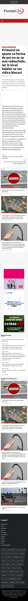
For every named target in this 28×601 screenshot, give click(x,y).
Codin (4, 75)
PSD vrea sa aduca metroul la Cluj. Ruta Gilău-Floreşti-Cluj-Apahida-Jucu (15, 161)
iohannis (3, 575)
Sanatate (3, 541)
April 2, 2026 (9, 510)
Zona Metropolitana (11, 212)
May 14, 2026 (9, 193)
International (4, 534)
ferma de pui (20, 564)
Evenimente (10, 47)
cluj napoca (8, 557)
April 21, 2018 (9, 75)
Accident (4, 549)
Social (14, 47)
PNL (6, 578)
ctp (8, 560)
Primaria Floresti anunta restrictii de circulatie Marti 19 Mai (13, 340)
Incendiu (17, 571)
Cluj (3, 557)
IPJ (8, 575)
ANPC (3, 553)
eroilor (13, 564)
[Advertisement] (14, 33)
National (3, 536)
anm (24, 549)
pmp (2, 578)
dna (22, 560)
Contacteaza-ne (14, 3)
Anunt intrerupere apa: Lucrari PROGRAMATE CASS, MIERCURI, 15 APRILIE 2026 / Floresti (13, 365)
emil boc (8, 564)
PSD (20, 578)
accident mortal (11, 549)
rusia (17, 582)
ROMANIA (12, 582)
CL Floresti (21, 553)
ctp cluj (13, 560)
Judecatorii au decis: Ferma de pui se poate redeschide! (12, 156)
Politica (2, 538)
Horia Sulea (4, 571)
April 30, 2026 (9, 220)
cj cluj (15, 553)
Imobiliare (11, 571)
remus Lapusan (5, 582)
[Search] (26, 20)
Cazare (2, 526)
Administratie (4, 186)
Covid (22, 557)
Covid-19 (3, 560)
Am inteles (14, 598)
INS (22, 571)
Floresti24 (4, 193)
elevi (3, 564)
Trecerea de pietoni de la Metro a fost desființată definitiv (13, 371)
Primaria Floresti (13, 578)
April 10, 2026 (9, 485)
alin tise (19, 549)
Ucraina (22, 582)
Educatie (3, 530)
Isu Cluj (12, 575)
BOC (7, 553)
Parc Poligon (19, 575)
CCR (11, 553)
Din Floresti (4, 47)
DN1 (18, 560)
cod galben (16, 557)
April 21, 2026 (9, 250)
